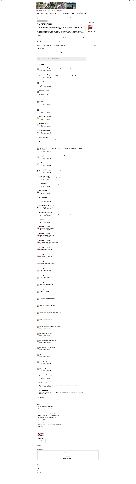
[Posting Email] (52, 58)
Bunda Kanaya (42, 130)
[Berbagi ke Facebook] (57, 58)
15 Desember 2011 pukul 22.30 (45, 229)
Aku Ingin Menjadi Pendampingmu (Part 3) (46, 408)
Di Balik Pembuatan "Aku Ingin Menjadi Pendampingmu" (48, 415)
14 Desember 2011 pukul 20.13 (45, 179)
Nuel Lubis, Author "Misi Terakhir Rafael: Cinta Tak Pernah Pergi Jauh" (53, 155)
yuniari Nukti (41, 374)
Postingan (41, 440)
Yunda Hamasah (43, 270)
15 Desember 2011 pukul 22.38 (45, 363)
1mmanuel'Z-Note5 (43, 305)
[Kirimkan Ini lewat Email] (54, 58)
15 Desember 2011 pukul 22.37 (45, 349)
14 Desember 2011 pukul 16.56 (45, 158)
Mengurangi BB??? (41, 419)
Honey (40, 162)
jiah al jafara (42, 256)
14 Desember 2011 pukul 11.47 (45, 112)
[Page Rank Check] (39, 473)
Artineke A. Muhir (42, 116)
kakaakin (41, 390)
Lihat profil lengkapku (92, 31)
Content (38, 50)
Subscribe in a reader (42, 462)
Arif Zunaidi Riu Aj (43, 263)
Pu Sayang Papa (41, 426)
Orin (40, 219)
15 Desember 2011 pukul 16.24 (45, 222)
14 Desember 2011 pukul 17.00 (45, 165)
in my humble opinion (43, 17)
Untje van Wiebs (43, 340)
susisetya (41, 176)
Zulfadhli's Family (42, 146)
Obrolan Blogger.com (44, 354)
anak (52, 17)
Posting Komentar (41, 397)
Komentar (41, 442)
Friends (42, 13)
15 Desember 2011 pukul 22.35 (45, 321)
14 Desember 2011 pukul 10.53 (45, 96)
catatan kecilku (42, 74)
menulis (65, 16)
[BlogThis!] (55, 58)
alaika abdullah (43, 228)
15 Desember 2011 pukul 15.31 (45, 215)
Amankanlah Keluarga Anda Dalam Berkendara (47, 417)
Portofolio (78, 13)
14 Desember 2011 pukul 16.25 (45, 151)
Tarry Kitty (41, 169)
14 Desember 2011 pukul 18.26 (45, 172)
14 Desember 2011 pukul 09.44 (45, 77)
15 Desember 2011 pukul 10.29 (45, 201)
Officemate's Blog (53, 13)
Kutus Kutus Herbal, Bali (44, 205)
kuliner (59, 16)
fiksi (55, 16)
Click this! (61, 52)
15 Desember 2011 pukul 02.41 (45, 193)
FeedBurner (70, 458)
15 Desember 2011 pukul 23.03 (45, 378)
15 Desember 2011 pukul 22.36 (45, 335)
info (62, 16)
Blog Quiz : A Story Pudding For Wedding (45, 406)
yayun (40, 183)
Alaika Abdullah (42, 67)
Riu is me (41, 108)
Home (38, 13)
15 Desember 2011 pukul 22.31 (45, 243)
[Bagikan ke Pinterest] (58, 58)
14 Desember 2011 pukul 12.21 (45, 133)
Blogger (77, 475)
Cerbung (59, 13)
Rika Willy (42, 249)
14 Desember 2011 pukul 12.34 (45, 143)
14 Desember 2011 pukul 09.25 (45, 70)
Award (47, 13)
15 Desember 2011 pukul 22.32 (45, 257)
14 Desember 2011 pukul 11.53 (45, 126)
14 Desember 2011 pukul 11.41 (45, 104)
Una (40, 190)
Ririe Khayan (41, 123)
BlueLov (40, 137)
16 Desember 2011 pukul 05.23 (45, 386)
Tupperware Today (42, 446)
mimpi (40, 59)
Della (40, 81)
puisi (57, 16)
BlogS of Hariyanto (43, 212)
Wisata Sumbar (66, 13)
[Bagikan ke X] (56, 58)
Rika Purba (41, 90)
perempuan (70, 16)
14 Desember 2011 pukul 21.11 (45, 186)
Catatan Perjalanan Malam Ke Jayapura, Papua (47, 413)
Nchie (40, 197)
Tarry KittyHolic (43, 319)
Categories (83, 13)
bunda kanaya (42, 284)
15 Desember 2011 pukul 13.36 (45, 208)
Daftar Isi (72, 13)
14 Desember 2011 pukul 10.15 (45, 86)
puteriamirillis (42, 226)
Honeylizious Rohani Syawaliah (46, 312)
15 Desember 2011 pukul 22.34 (45, 300)
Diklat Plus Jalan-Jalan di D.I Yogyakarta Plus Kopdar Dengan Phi (50, 424)
